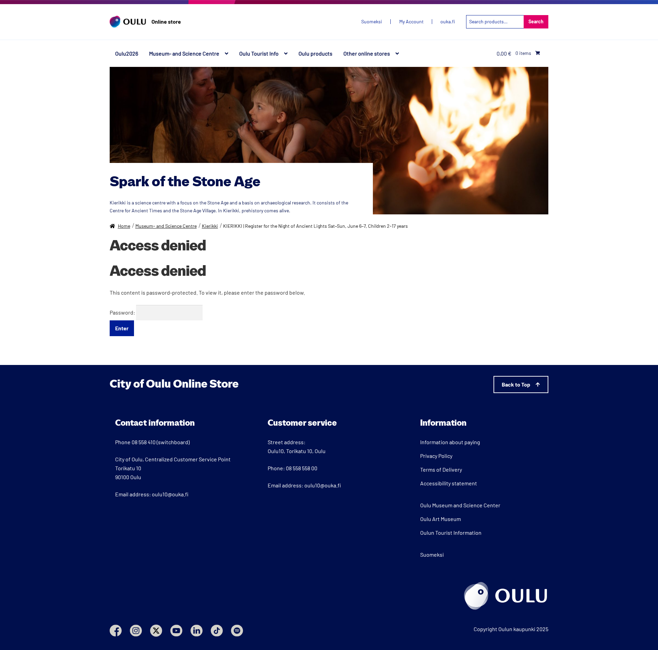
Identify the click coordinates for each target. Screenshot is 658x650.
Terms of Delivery (441, 469)
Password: (123, 312)
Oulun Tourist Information (451, 532)
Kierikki (210, 226)
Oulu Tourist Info (259, 53)
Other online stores (366, 53)
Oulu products (315, 53)
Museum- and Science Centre (184, 53)
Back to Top (516, 384)
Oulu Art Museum (440, 519)
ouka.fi (447, 21)
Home (124, 226)
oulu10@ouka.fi (170, 494)
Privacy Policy (436, 455)
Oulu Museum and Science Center (460, 505)
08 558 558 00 (301, 468)
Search (536, 21)
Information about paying (450, 442)
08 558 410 (144, 442)
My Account (411, 21)
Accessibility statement (448, 483)
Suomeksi (432, 554)
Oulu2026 (126, 53)
